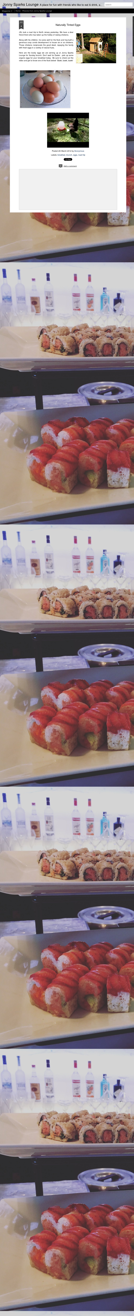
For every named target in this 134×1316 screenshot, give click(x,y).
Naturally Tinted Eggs (68, 25)
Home (18, 10)
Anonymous (79, 151)
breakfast (61, 155)
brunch (69, 155)
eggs (75, 155)
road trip (81, 155)
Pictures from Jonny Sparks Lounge (37, 10)
